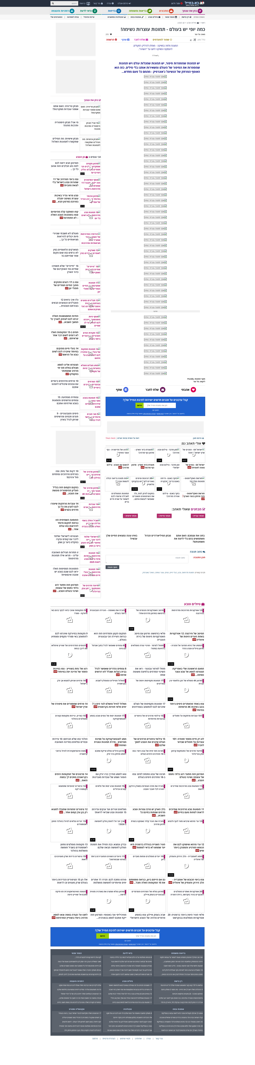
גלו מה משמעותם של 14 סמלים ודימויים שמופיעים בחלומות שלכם (79, 989)
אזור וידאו (175, 3)
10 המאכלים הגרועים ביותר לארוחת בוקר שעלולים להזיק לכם (182, 970)
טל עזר (197, 34)
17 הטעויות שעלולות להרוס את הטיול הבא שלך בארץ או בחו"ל (131, 998)
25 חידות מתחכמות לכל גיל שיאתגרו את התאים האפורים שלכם (80, 966)
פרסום (95, 1038)
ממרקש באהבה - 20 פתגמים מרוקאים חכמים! (187, 994)
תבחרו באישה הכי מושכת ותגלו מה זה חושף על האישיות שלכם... (79, 998)
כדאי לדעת (86, 11)
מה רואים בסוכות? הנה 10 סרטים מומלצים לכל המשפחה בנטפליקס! (180, 1022)
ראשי (203, 22)
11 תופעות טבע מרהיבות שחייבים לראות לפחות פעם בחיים (132, 1002)
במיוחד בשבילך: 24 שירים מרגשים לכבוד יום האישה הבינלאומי (182, 1030)
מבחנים (196, 509)
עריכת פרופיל (89, 17)
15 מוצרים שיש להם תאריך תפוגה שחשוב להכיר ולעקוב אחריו (131, 974)
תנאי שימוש (160, 414)
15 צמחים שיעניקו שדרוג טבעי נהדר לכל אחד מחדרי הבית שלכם (130, 994)
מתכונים (164, 11)
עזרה (109, 3)
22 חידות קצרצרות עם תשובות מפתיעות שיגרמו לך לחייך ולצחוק (80, 974)
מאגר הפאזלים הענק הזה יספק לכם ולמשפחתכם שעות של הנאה (79, 961)
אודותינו (138, 1038)
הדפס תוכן (197, 438)
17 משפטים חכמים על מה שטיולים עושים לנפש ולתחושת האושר (130, 985)
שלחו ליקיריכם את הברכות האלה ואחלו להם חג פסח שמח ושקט (80, 985)
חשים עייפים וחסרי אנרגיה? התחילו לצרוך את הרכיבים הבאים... (182, 974)
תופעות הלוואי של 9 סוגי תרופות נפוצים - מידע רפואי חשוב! (183, 966)
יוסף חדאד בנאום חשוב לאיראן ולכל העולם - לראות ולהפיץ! (81, 1022)
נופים (167, 572)
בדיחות (112, 11)
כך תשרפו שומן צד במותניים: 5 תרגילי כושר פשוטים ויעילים (81, 1017)
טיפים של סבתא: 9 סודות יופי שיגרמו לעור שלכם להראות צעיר (131, 961)
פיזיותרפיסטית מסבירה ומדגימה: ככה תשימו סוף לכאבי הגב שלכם (181, 998)
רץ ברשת (185, 17)
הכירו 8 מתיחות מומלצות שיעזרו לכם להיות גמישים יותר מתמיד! (80, 1026)
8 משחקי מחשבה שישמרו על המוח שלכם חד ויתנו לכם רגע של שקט (129, 1013)
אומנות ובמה (136, 17)
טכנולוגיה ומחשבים (115, 17)
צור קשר (96, 3)
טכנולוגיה (127, 1009)
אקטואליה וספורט (76, 1009)
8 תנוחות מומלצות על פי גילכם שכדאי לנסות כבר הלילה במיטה (131, 957)
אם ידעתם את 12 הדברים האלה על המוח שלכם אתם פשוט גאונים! (129, 1030)
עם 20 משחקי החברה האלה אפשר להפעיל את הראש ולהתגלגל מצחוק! (77, 970)
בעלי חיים (173, 572)
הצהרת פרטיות (109, 1038)
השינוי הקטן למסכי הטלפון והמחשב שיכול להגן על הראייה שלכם (130, 1022)
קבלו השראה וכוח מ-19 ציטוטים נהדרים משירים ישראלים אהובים (181, 1017)
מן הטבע (181, 22)
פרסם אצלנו (123, 3)
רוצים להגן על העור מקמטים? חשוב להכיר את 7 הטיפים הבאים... (130, 970)
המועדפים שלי (56, 17)
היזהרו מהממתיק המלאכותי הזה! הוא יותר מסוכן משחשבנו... (183, 961)
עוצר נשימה (159, 572)
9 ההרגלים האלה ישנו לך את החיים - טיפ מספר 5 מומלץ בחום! (182, 989)
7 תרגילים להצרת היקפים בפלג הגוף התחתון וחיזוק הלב (82, 1030)
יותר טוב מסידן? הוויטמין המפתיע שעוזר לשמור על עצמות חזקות (181, 957)
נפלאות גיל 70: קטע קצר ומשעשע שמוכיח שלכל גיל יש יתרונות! (182, 985)
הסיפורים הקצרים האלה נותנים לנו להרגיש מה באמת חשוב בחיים (79, 1002)
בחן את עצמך (190, 11)
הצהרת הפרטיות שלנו (149, 414)
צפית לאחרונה (73, 17)
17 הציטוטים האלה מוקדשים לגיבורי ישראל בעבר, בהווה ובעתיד (80, 1013)
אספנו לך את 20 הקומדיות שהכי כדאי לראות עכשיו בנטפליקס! (182, 1013)
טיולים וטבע (153, 17)
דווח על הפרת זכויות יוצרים (128, 438)
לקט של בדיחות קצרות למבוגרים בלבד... (88, 957)
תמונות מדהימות (188, 572)
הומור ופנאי (169, 17)
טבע (179, 572)
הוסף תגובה (112, 567)
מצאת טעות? (110, 438)
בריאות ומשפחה (138, 11)
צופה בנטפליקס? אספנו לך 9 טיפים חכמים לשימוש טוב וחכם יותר (130, 1026)
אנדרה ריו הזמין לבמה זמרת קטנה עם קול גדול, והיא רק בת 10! (182, 1002)
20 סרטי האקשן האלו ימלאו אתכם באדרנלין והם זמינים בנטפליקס (181, 1026)
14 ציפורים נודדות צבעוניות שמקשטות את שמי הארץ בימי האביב (130, 989)
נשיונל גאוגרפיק (148, 572)
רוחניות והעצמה (60, 11)
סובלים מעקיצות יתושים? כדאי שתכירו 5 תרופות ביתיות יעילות (131, 966)
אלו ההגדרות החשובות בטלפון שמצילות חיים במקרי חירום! (132, 1017)
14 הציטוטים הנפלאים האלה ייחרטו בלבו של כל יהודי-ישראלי (81, 994)
